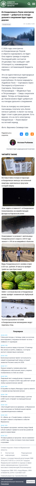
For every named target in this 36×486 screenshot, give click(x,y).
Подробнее (5, 484)
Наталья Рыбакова (25, 142)
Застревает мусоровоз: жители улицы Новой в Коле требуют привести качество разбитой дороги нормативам (17, 429)
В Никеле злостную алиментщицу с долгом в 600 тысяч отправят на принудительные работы (16, 399)
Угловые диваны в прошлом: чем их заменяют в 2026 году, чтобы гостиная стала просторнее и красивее (17, 440)
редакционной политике (25, 149)
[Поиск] (29, 3)
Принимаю (31, 482)
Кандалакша (6, 24)
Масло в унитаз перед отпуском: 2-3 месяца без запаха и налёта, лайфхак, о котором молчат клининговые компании (16, 349)
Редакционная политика (26, 454)
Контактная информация (10, 454)
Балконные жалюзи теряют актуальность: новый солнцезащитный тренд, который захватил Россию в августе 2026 (16, 360)
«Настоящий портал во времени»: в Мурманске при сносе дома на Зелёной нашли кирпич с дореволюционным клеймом (18, 409)
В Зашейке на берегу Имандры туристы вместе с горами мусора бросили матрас (18, 390)
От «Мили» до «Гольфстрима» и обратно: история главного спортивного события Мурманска (15, 419)
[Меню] (33, 4)
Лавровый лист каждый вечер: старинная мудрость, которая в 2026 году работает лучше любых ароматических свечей (18, 380)
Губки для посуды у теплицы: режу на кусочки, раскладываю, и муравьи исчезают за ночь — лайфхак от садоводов (17, 339)
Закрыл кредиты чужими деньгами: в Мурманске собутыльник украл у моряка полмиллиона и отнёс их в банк (16, 370)
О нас (2, 454)
